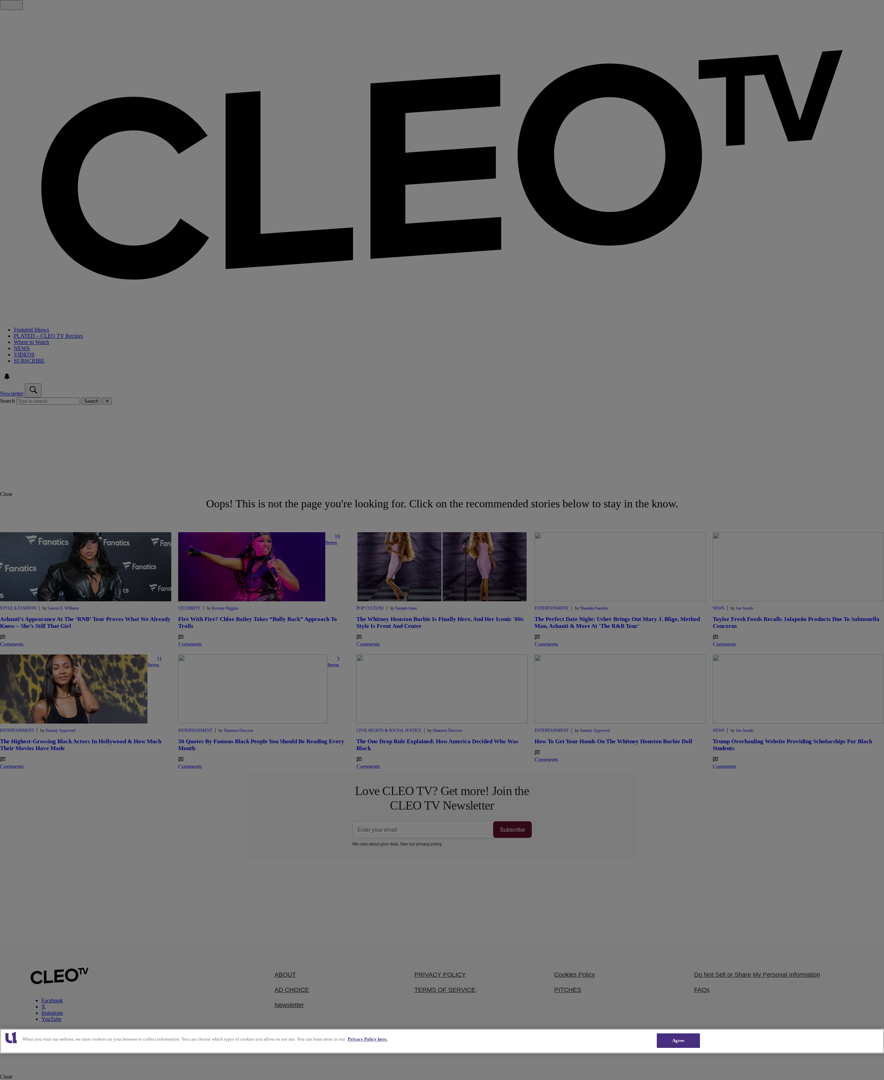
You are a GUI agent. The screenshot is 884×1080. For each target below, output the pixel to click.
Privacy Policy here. (367, 1039)
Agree (678, 1040)
